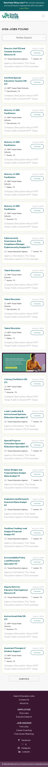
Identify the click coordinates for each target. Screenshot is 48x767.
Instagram (26, 748)
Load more (24, 678)
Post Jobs (24, 713)
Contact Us (24, 699)
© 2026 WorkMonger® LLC (11, 764)
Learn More (24, 8)
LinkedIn (26, 751)
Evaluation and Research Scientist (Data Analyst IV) (16, 502)
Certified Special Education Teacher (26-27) (15, 80)
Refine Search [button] (24, 37)
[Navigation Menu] (43, 16)
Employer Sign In (28, 764)
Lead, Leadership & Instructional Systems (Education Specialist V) (16, 414)
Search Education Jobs (24, 696)
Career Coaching (24, 730)
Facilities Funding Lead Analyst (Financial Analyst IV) (15, 531)
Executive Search (24, 716)
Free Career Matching (24, 734)
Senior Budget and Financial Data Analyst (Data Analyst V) (15, 472)
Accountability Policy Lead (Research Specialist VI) (14, 560)
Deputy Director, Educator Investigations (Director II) (16, 589)
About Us (24, 703)
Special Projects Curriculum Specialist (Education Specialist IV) (16, 443)
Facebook (25, 740)
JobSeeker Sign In (41, 764)
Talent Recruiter (12, 270)
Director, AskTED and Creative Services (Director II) (14, 51)
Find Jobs (24, 726)
